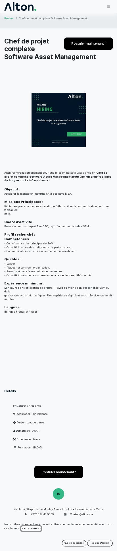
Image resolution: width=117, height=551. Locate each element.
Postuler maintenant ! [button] (88, 43)
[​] (58, 494)
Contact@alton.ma (81, 514)
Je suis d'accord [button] (100, 542)
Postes (9, 18)
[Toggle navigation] (109, 6)
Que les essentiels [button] (74, 542)
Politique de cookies (31, 528)
